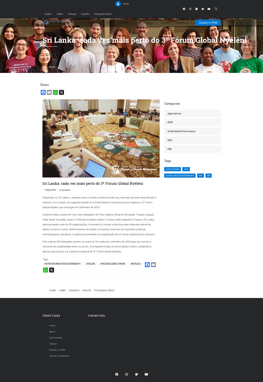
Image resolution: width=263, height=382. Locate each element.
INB (169, 149)
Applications (174, 113)
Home (52, 325)
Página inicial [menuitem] (93, 22)
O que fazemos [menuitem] (145, 22)
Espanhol (74, 290)
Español (85, 14)
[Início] (57, 22)
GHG (169, 140)
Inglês (62, 290)
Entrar (126, 4)
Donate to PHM (208, 22)
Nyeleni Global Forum (113, 264)
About (52, 331)
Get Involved (55, 337)
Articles (135, 264)
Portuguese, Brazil (102, 14)
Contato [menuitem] (165, 22)
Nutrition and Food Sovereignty (63, 264)
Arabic (60, 14)
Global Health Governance (181, 131)
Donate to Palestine (59, 356)
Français (72, 14)
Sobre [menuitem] (109, 22)
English (48, 14)
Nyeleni (91, 264)
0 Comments (64, 190)
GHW (170, 122)
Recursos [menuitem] (182, 22)
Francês (86, 290)
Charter (53, 343)
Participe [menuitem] (124, 22)
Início (44, 67)
